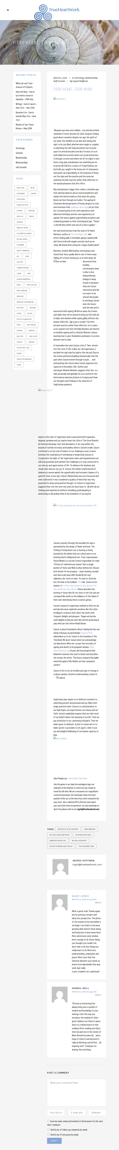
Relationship (21, 157)
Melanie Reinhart (79, 841)
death (31, 216)
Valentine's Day (23, 348)
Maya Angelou (22, 291)
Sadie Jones (80, 896)
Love (29, 273)
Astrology (20, 148)
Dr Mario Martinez (83, 835)
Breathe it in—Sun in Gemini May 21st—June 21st (26, 116)
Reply (98, 902)
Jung (27, 256)
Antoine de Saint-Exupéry (67, 829)
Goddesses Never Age (79, 207)
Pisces (19, 313)
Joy (18, 256)
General (19, 152)
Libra (19, 273)
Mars (19, 285)
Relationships (22, 162)
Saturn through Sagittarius (61, 846)
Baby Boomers (89, 829)
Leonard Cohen (23, 268)
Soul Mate (33, 336)
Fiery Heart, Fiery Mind (78, 778)
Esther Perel (22, 239)
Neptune (20, 308)
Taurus (19, 342)
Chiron (19, 211)
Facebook (20, 245)
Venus (19, 353)
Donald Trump (22, 228)
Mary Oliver (32, 285)
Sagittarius (31, 325)
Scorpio (32, 331)
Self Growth (21, 167)
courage (31, 211)
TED (79, 582)
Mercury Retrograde (25, 302)
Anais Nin (20, 188)
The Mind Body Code (86, 846)
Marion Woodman (23, 279)
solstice (20, 336)
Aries (32, 188)
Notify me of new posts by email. (65, 1134)
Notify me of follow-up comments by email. (69, 1129)
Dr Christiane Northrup (60, 835)
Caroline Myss (22, 205)
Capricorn (21, 199)
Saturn (19, 331)
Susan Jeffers (86, 632)
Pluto (30, 313)
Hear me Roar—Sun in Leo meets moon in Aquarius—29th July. (25, 95)
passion (33, 308)
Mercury (20, 296)
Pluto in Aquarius (24, 319)
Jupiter (20, 262)
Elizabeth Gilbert (24, 233)
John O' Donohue (23, 251)
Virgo (19, 365)
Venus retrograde (24, 359)
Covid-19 (20, 216)
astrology (21, 193)
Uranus (32, 342)
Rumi (19, 325)
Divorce (20, 222)
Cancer (33, 193)
